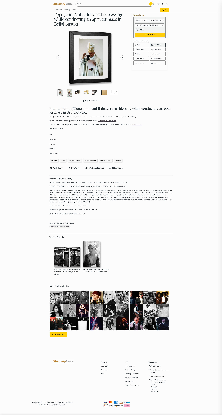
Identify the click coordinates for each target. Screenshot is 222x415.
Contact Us (153, 362)
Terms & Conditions (131, 377)
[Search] (151, 4)
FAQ (126, 362)
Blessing (54, 161)
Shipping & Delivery (131, 374)
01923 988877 (156, 366)
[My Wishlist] (158, 4)
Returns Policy (130, 370)
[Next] (122, 57)
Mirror (56, 226)
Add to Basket (149, 35)
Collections (58, 10)
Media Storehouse (58, 405)
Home (52, 226)
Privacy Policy (129, 366)
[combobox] (112, 3)
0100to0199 (62, 226)
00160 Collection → (58, 334)
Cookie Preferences (131, 385)
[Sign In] (167, 4)
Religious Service (90, 161)
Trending (67, 10)
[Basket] (162, 4)
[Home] (62, 4)
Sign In (164, 10)
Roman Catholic (105, 161)
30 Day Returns (137, 124)
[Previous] (58, 57)
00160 (67, 226)
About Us (104, 362)
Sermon (118, 161)
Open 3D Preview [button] (92, 101)
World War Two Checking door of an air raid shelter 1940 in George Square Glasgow (67, 271)
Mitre (63, 161)
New (74, 10)
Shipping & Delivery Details (107, 121)
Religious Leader (74, 161)
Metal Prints (129, 381)
